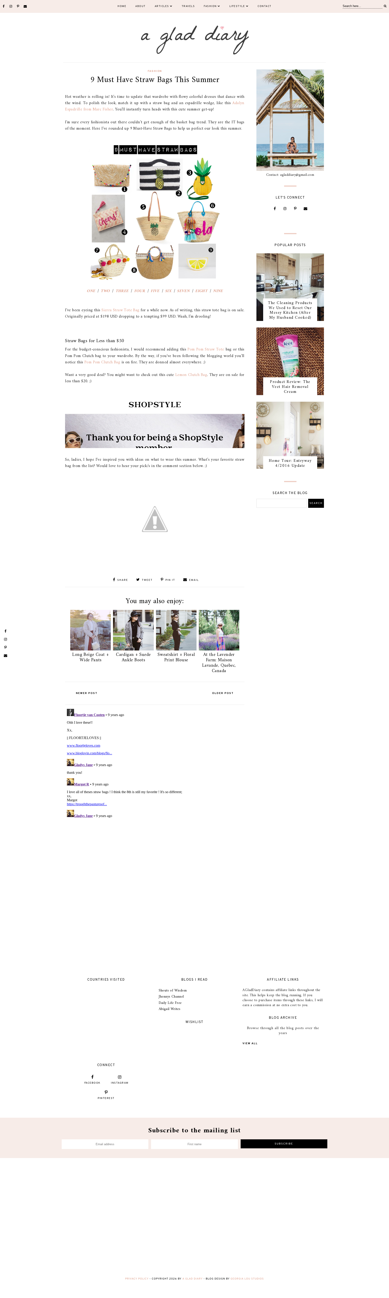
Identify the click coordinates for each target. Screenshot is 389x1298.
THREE (122, 291)
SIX (168, 291)
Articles (162, 6)
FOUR (139, 291)
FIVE (155, 291)
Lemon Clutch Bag (191, 374)
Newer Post (86, 693)
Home (122, 6)
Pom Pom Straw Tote (206, 349)
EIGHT (201, 291)
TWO (105, 291)
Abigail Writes (170, 1009)
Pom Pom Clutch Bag (102, 362)
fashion (155, 71)
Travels (188, 6)
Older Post (223, 693)
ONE (91, 291)
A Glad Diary (192, 1279)
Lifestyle (237, 6)
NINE (218, 291)
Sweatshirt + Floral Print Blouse (176, 657)
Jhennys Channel (171, 997)
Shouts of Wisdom (173, 990)
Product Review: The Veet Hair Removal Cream (290, 386)
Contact (264, 6)
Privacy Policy (137, 1279)
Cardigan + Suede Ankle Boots (133, 657)
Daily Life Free (170, 1003)
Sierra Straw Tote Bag (121, 310)
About (140, 6)
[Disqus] (154, 763)
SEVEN (183, 291)
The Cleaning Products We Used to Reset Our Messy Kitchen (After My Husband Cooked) (290, 310)
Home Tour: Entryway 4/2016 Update (290, 463)
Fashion (210, 6)
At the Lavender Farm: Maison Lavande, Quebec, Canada (219, 663)
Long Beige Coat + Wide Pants (90, 657)
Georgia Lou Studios (247, 1279)
